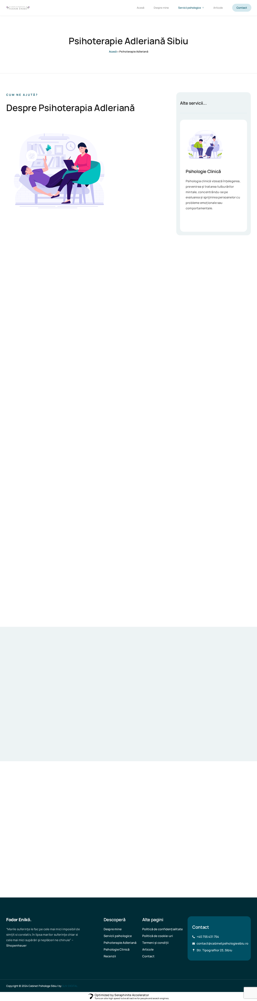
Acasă (140, 7)
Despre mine (161, 7)
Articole (218, 7)
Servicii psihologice (189, 7)
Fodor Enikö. (18, 919)
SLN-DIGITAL (70, 986)
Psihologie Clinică (203, 171)
